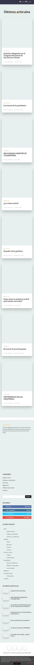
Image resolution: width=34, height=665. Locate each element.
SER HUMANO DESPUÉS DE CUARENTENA (15, 154)
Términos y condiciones (13, 536)
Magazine (6, 571)
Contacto (6, 578)
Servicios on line (8, 552)
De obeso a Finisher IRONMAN (20, 628)
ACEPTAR (17, 663)
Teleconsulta (10, 576)
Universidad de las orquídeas (20, 620)
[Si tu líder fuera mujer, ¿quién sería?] (6, 635)
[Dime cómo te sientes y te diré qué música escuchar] (17, 278)
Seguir (28, 510)
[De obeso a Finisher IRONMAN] (6, 628)
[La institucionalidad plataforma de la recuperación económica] (6, 606)
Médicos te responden (13, 565)
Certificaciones (10, 557)
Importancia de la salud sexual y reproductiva (21, 613)
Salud (8, 542)
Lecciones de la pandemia (14, 105)
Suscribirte (27, 517)
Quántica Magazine (8, 61)
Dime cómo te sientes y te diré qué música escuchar (16, 300)
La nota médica (10, 568)
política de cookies (16, 660)
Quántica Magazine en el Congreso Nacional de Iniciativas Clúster (14, 55)
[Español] (28, 1)
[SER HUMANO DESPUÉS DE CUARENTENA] (17, 133)
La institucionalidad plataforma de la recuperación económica (21, 605)
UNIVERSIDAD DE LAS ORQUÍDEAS (13, 398)
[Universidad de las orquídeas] (6, 620)
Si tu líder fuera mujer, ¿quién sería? (20, 635)
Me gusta (27, 506)
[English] (22, 1)
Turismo (9, 550)
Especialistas (7, 560)
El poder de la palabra (13, 251)
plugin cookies (30, 662)
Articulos (6, 50)
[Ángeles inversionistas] (6, 591)
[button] (31, 2)
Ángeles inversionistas (18, 591)
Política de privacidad (12, 534)
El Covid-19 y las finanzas (14, 349)
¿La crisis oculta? (11, 203)
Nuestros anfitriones (12, 563)
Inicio (5, 529)
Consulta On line (8, 573)
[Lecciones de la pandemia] (17, 85)
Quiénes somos (11, 531)
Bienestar (6, 200)
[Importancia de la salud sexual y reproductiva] (6, 613)
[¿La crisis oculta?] (17, 183)
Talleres (9, 555)
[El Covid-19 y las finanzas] (17, 328)
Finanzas (6, 150)
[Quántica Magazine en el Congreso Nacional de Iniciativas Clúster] (17, 33)
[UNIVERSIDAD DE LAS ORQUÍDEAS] (17, 376)
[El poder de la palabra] (17, 230)
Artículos (6, 539)
